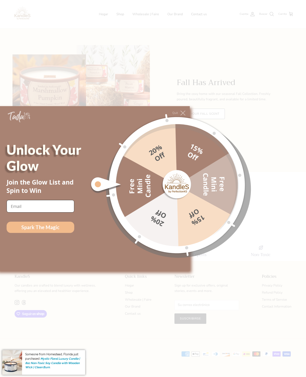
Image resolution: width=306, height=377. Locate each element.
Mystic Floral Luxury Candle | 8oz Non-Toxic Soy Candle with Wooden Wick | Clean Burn (52, 363)
